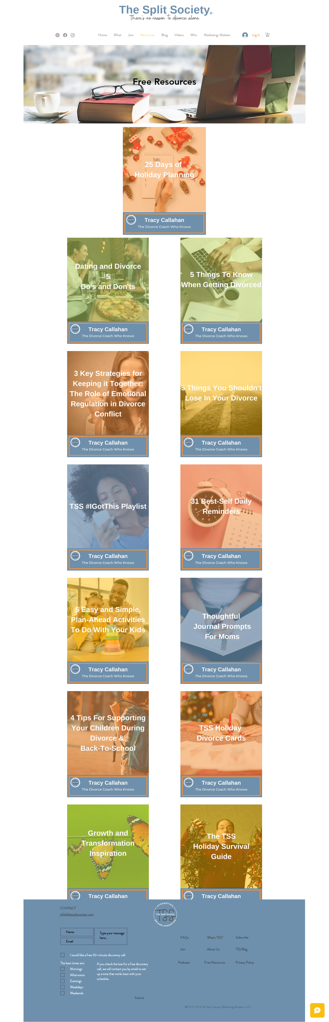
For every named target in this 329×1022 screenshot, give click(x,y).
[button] (267, 35)
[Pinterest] (57, 35)
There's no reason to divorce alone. (164, 18)
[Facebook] (65, 35)
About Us (213, 949)
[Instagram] (72, 35)
